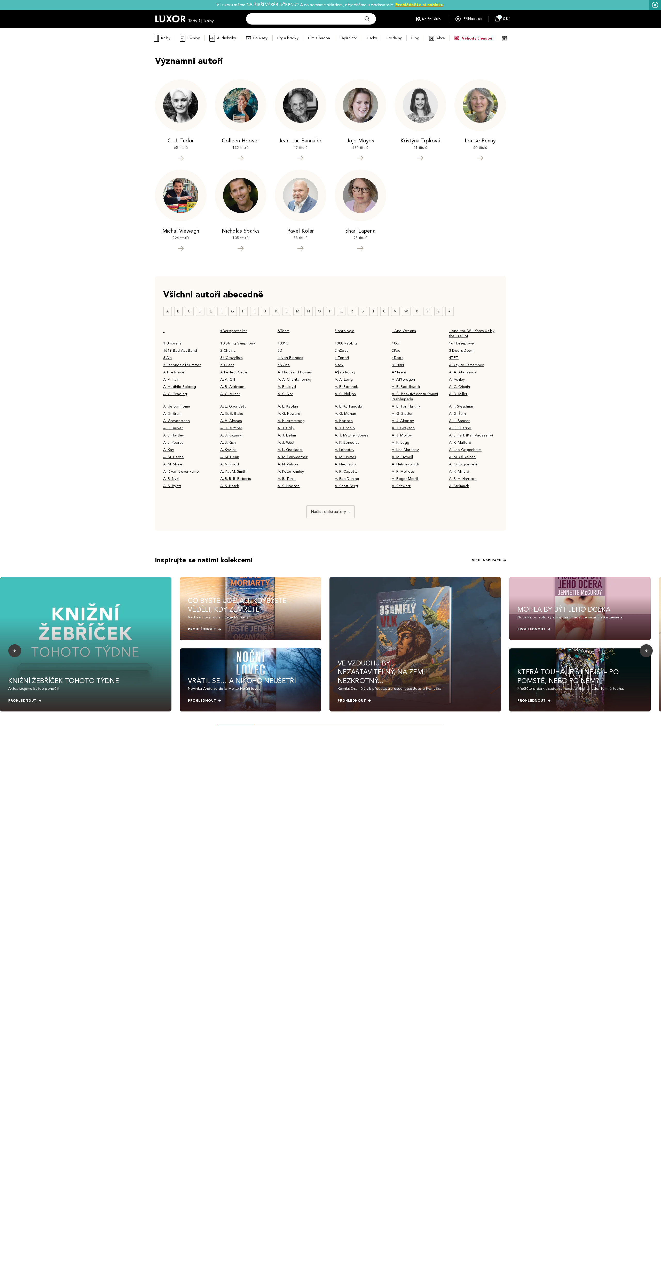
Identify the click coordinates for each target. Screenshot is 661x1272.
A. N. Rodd (229, 464)
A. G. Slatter (402, 413)
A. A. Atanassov (462, 372)
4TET (454, 358)
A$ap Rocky (345, 372)
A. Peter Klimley (291, 471)
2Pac (396, 350)
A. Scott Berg (346, 486)
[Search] (367, 18)
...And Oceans (404, 331)
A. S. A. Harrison (463, 479)
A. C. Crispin (459, 387)
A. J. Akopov (403, 421)
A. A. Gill (227, 379)
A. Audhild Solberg (179, 387)
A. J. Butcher (231, 428)
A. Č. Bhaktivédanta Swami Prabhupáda (415, 396)
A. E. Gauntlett (233, 406)
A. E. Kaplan (288, 406)
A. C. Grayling (175, 394)
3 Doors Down (461, 350)
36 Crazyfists (231, 358)
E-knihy (193, 38)
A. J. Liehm (287, 435)
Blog (415, 38)
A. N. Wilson (288, 464)
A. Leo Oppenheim (465, 450)
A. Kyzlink (228, 450)
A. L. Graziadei (290, 450)
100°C (283, 343)
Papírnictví (348, 38)
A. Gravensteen (176, 421)
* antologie (345, 331)
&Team (284, 331)
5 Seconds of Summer (182, 365)
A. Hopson (344, 421)
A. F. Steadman (461, 406)
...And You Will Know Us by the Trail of (471, 333)
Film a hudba (319, 38)
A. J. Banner (459, 421)
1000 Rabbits (346, 343)
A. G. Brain (172, 413)
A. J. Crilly (286, 428)
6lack (339, 365)
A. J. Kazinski (231, 435)
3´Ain (167, 358)
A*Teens (399, 372)
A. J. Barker (173, 428)
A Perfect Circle (233, 372)
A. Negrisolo (345, 464)
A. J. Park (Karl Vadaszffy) (471, 435)
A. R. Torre (287, 479)
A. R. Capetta (346, 471)
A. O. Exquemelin (463, 464)
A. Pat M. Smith (233, 471)
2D (280, 350)
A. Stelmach (459, 486)
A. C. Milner (230, 394)
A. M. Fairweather (293, 457)
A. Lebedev (344, 450)
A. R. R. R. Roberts (235, 479)
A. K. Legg (400, 442)
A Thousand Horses (295, 372)
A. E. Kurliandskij (349, 406)
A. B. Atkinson (232, 387)
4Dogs (397, 358)
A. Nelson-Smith (405, 464)
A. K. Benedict (347, 442)
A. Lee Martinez (405, 450)
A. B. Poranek (346, 387)
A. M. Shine (173, 464)
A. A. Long (344, 379)
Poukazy (260, 38)
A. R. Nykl (171, 479)
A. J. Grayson (403, 428)
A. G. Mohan (345, 413)
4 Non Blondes (290, 358)
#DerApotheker (233, 331)
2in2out (341, 350)
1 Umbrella (172, 343)
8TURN (398, 365)
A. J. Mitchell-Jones (351, 435)
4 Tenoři (342, 358)
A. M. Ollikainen (462, 457)
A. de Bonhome (176, 406)
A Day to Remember (466, 365)
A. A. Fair (171, 379)
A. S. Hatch (229, 486)
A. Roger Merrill (405, 479)
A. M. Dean (229, 457)
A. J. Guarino (460, 428)
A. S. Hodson (289, 486)
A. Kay (168, 450)
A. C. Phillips (345, 394)
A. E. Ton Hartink (406, 406)
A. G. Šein (457, 413)
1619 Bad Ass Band (180, 350)
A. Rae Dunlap (347, 479)
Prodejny (394, 38)
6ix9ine (284, 365)
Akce (440, 38)
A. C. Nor (285, 394)
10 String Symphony (237, 343)
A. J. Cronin (345, 428)
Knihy (165, 38)
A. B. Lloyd (287, 387)
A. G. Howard (289, 413)
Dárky (372, 38)
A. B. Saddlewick (406, 387)
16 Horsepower (462, 343)
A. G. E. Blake (231, 413)
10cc (396, 343)
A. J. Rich (228, 442)
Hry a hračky (287, 38)
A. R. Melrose (403, 471)
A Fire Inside (173, 372)
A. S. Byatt (172, 486)
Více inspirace (486, 560)
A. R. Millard (459, 471)
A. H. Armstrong (291, 421)
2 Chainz (227, 350)
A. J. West (286, 442)
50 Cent (227, 365)
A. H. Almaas (231, 421)
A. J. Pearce (173, 442)
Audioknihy (226, 38)
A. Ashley (457, 379)
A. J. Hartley (173, 435)
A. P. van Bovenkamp (181, 471)
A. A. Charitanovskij (294, 379)
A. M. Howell (402, 457)
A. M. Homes (345, 457)
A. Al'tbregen (403, 379)
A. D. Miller (458, 394)
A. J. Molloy (402, 435)
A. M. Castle (173, 457)
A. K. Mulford (460, 442)
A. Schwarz (401, 486)
